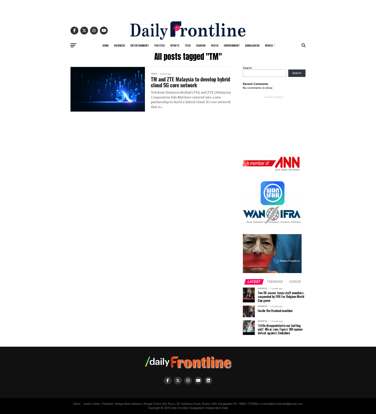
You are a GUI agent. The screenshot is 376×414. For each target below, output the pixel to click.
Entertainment (139, 45)
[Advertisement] (188, 9)
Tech (188, 45)
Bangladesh (252, 45)
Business (119, 45)
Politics (159, 45)
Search (247, 68)
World (269, 45)
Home (105, 45)
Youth (214, 45)
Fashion (200, 45)
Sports (174, 45)
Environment (232, 45)
